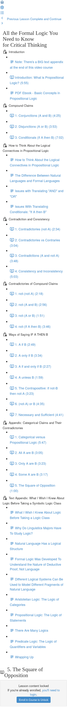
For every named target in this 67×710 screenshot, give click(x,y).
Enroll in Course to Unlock (33, 700)
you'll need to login (45, 692)
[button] (2, 3)
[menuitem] (2, 8)
